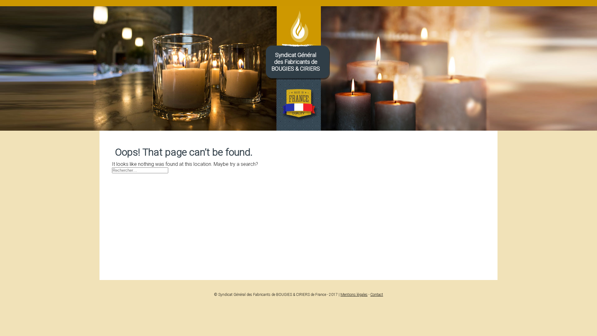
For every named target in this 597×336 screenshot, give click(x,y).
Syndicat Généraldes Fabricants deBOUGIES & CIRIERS (295, 62)
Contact (376, 294)
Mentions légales (354, 294)
